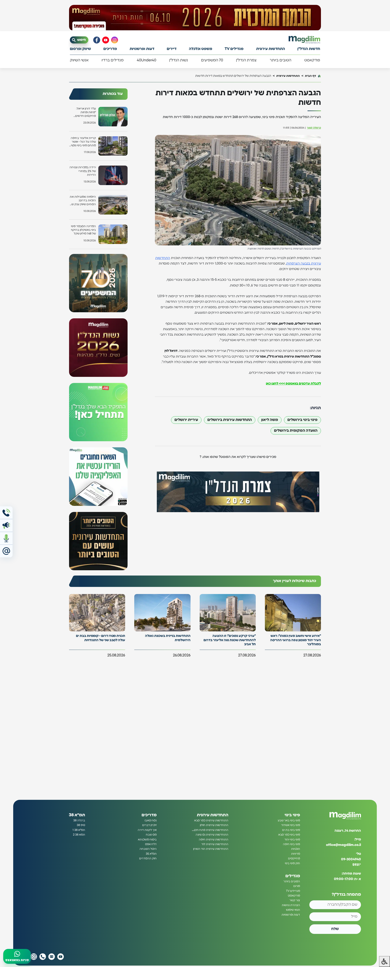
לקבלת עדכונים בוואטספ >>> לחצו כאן (293, 383)
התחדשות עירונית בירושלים (229, 420)
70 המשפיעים (212, 60)
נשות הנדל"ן (178, 60)
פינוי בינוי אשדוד (290, 825)
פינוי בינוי (292, 815)
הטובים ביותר (280, 60)
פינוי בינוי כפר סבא (289, 835)
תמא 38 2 (79, 835)
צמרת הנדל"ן (246, 60)
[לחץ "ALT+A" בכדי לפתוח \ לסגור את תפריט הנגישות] (384, 961)
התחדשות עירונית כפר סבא (211, 820)
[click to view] (195, 18)
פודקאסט (312, 60)
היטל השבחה (148, 849)
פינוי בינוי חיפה (291, 844)
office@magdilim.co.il (343, 845)
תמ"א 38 (77, 815)
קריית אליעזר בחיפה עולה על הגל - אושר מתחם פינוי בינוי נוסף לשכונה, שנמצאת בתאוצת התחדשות (83, 142)
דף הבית (310, 75)
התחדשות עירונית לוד (214, 844)
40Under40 (146, 60)
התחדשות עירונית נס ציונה (212, 835)
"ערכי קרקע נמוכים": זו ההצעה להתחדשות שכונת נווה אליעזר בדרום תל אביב (230, 640)
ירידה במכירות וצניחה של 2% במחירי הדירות (82, 171)
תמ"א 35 (151, 853)
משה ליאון (269, 420)
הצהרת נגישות (291, 905)
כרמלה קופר (314, 128)
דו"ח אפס (151, 844)
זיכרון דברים (149, 825)
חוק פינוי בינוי (292, 863)
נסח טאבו (151, 820)
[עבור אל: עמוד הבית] (304, 39)
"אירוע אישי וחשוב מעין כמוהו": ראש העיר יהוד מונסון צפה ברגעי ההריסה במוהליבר (295, 640)
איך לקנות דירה (147, 830)
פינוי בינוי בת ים (291, 830)
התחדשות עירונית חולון (214, 825)
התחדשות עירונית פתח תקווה (209, 830)
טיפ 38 (81, 825)
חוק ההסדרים (148, 858)
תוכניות (295, 849)
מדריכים (110, 49)
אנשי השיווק (79, 60)
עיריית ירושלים (186, 420)
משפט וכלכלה (200, 49)
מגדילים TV (234, 49)
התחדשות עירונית (270, 49)
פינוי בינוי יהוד (292, 839)
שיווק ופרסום (80, 49)
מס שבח (151, 835)
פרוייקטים (294, 858)
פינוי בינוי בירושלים (302, 420)
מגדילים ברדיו (113, 60)
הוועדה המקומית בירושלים (295, 431)
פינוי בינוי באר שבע (289, 820)
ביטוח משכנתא (147, 839)
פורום (296, 886)
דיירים (172, 49)
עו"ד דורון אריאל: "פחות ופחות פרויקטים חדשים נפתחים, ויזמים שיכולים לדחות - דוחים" (85, 112)
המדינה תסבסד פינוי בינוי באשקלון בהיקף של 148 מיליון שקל (83, 230)
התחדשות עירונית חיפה (213, 839)
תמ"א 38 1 (79, 830)
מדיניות (295, 853)
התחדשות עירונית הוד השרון (210, 849)
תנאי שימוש (293, 910)
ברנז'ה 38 (79, 820)
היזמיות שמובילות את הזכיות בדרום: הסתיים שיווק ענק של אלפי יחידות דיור (83, 200)
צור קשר (294, 900)
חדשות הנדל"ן (308, 49)
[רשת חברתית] (114, 40)
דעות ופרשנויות (142, 49)
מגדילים (292, 876)
